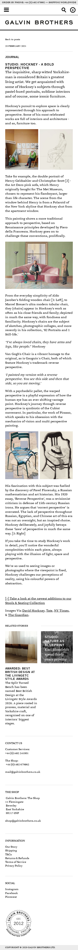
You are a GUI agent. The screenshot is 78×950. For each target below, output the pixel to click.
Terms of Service (15, 862)
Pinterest (11, 897)
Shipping (11, 850)
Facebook (11, 893)
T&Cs (8, 854)
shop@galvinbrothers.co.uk (23, 821)
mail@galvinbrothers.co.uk (22, 772)
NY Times (61, 611)
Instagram (12, 889)
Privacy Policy (13, 866)
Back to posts (12, 39)
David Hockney (33, 611)
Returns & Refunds (17, 858)
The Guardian (18, 615)
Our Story (11, 847)
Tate (49, 611)
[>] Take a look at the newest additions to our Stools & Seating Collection (38, 600)
